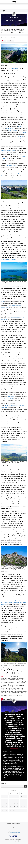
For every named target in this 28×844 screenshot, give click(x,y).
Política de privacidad (4, 841)
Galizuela (11, 685)
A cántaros (20, 136)
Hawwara (8, 686)
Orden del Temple (8, 398)
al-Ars (11, 676)
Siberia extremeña (19, 694)
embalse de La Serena (9, 259)
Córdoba (15, 681)
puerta (22, 692)
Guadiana (3, 686)
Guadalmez (16, 685)
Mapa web (16, 841)
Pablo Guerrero (12, 130)
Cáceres (17, 679)
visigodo (10, 695)
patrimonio (17, 692)
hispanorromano (15, 686)
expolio (16, 684)
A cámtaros (7, 676)
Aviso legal (12, 839)
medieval (16, 689)
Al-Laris (5, 678)
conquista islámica (9, 681)
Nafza (12, 691)
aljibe (12, 678)
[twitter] (14, 827)
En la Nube (9, 128)
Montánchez (3, 691)
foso (8, 685)
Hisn (2, 301)
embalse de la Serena (15, 682)
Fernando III (10, 396)
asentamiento (4, 679)
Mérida (19, 689)
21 (14, 806)
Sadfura (4, 694)
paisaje (13, 692)
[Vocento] (14, 836)
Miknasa (23, 689)
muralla (8, 691)
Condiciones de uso (18, 839)
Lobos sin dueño (15, 688)
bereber (13, 679)
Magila (2, 689)
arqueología (21, 678)
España (2, 684)
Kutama (10, 688)
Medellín (11, 689)
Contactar (7, 839)
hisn (11, 686)
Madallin (21, 688)
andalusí (16, 678)
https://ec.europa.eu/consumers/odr (15, 832)
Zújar (17, 695)
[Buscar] (25, 786)
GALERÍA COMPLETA (13, 68)
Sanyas (13, 694)
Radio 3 (20, 126)
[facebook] (11, 827)
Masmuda (7, 689)
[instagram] (16, 827)
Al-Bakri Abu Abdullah (18, 676)
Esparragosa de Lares (9, 684)
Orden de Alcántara (18, 691)
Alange (9, 678)
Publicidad (11, 841)
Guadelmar (21, 685)
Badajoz (9, 679)
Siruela (6, 695)
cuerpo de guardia (21, 681)
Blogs (3, 10)
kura (7, 688)
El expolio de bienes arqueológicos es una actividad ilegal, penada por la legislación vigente (13, 602)
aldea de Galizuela (12, 165)
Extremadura (21, 684)
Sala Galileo (22, 132)
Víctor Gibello (14, 17)
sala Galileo (8, 694)
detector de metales (5, 682)
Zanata (14, 695)
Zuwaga (20, 695)
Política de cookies (22, 841)
